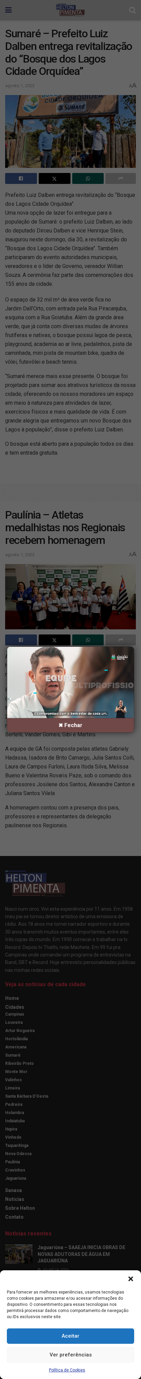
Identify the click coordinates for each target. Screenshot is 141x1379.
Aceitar (70, 1336)
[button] (130, 1278)
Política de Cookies (67, 1370)
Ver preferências (71, 1355)
